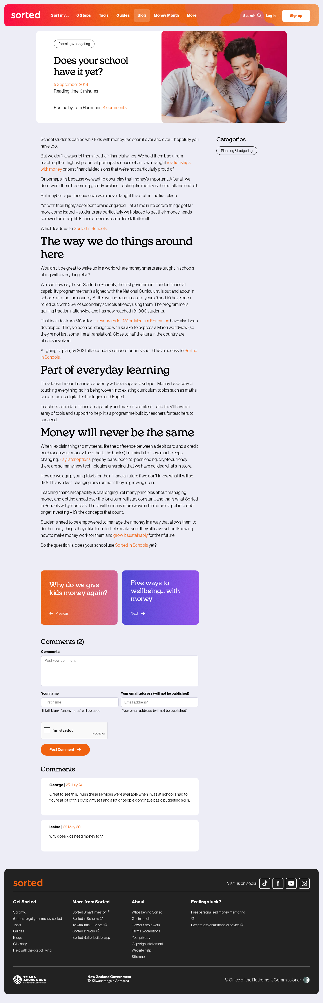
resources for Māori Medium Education (133, 320)
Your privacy (141, 937)
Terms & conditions (146, 931)
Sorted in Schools (90, 228)
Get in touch (141, 919)
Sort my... (20, 912)
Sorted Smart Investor (89, 912)
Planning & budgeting (74, 44)
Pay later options (75, 459)
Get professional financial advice (215, 925)
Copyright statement (147, 944)
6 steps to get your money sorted (37, 919)
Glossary (20, 944)
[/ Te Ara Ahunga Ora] (50, 980)
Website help (141, 950)
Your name (50, 693)
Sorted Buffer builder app (91, 937)
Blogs (17, 937)
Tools (17, 925)
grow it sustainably (130, 535)
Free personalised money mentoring (218, 912)
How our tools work (146, 925)
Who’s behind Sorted (147, 912)
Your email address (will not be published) (155, 693)
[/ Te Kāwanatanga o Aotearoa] (124, 980)
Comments (50, 652)
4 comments (115, 107)
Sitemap (138, 957)
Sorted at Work (84, 931)
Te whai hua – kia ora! (88, 925)
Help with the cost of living (32, 950)
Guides (18, 931)
